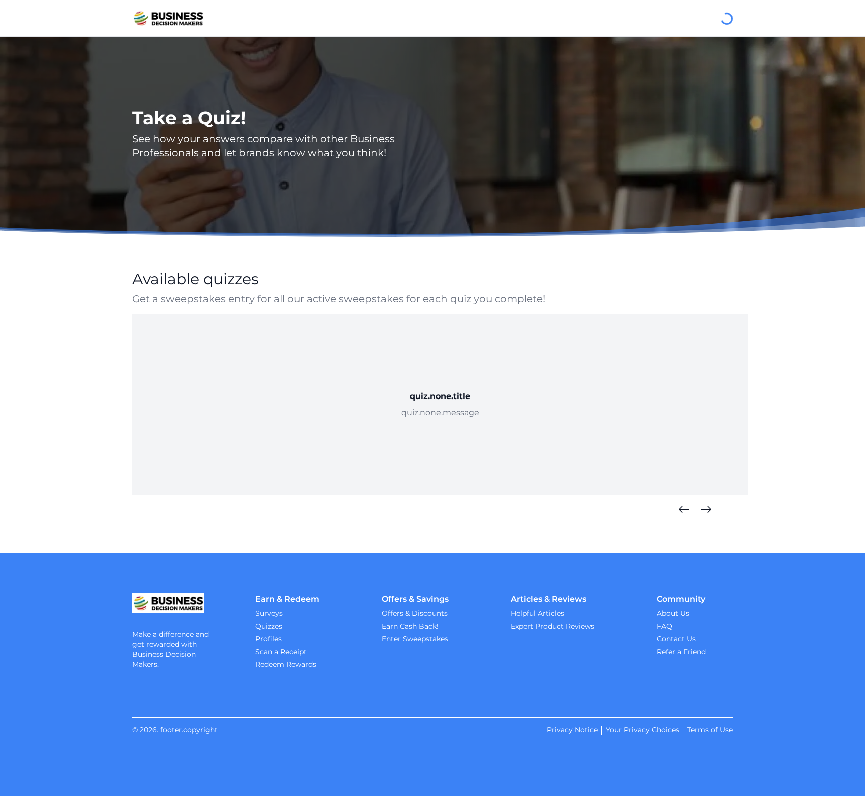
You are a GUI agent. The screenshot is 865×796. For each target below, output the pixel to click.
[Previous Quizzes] (684, 510)
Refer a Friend (681, 651)
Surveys (269, 613)
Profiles (268, 638)
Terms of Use (710, 729)
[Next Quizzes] (706, 510)
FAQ (664, 626)
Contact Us (676, 638)
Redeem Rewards (285, 664)
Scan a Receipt (281, 651)
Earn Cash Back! (410, 626)
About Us (673, 613)
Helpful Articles (537, 613)
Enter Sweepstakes (415, 638)
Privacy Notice (572, 729)
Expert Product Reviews (552, 626)
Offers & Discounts (415, 613)
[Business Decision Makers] (168, 18)
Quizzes (268, 626)
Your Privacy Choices (642, 729)
